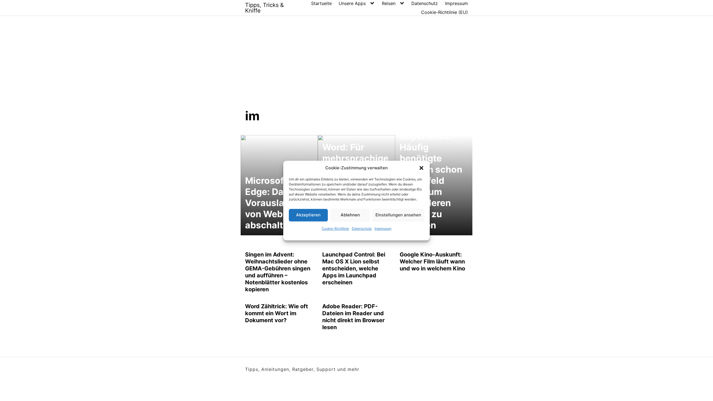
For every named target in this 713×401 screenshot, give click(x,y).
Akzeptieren (308, 214)
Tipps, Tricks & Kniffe (264, 7)
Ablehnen (350, 214)
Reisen (388, 3)
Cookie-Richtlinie (335, 228)
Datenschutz (362, 228)
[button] (421, 168)
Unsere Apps (352, 3)
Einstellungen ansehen (398, 214)
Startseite (321, 3)
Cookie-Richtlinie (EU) (444, 12)
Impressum (383, 228)
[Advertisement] (356, 67)
